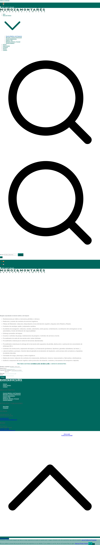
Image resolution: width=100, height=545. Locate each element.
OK (90, 543)
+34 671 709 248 (9, 7)
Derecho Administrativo (11, 39)
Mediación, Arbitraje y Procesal (13, 42)
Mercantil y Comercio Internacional (14, 37)
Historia (4, 44)
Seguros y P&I (9, 40)
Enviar (2, 377)
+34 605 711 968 (4, 429)
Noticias (5, 48)
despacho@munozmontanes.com (8, 419)
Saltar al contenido (4, 0)
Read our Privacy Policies (81, 543)
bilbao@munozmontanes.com (7, 430)
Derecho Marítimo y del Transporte (14, 36)
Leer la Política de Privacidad (88, 540)
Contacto (5, 50)
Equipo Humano (7, 385)
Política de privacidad (66, 435)
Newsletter (6, 406)
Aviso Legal (67, 434)
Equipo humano (6, 46)
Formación (5, 47)
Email (1, 375)
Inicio (4, 14)
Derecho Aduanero (10, 43)
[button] (12, 35)
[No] (93, 544)
